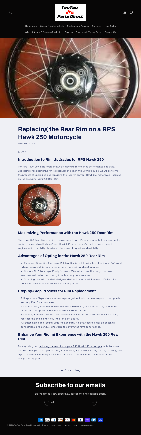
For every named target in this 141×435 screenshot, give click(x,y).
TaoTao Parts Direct (22, 425)
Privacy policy (71, 425)
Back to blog (73, 370)
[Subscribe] (93, 402)
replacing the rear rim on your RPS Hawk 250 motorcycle (70, 346)
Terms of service (87, 425)
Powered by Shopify (39, 425)
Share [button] (24, 152)
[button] (10, 12)
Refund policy (57, 425)
